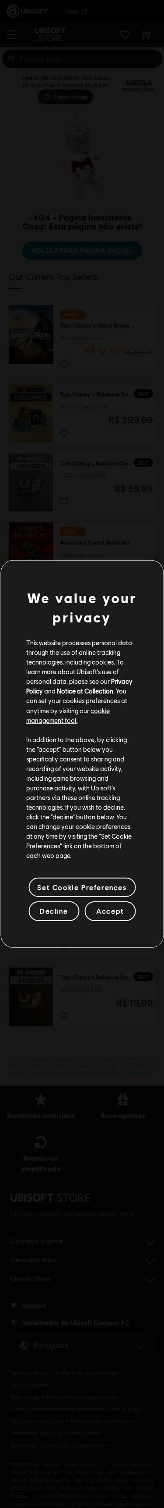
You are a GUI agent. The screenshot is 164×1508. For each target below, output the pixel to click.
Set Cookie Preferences (81, 887)
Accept (110, 911)
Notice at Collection (85, 691)
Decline (54, 911)
